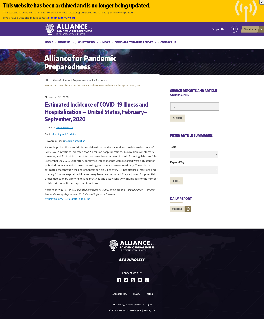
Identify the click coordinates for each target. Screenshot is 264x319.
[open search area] (234, 29)
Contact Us (168, 42)
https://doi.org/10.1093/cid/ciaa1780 (67, 199)
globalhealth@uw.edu (61, 17)
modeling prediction (74, 140)
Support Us (218, 29)
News (106, 42)
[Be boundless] (132, 260)
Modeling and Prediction (64, 134)
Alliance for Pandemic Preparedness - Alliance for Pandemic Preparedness (70, 29)
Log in (149, 304)
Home (49, 42)
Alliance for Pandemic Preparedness (69, 80)
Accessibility (119, 293)
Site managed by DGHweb (127, 304)
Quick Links (250, 29)
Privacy (136, 293)
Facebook (120, 280)
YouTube (141, 280)
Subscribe (177, 209)
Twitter (127, 280)
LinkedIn (148, 280)
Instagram (134, 280)
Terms (149, 293)
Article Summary (97, 80)
